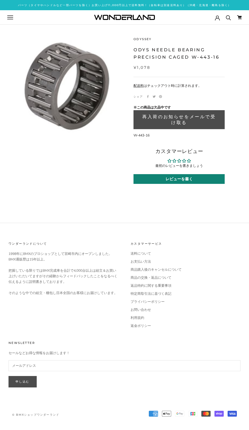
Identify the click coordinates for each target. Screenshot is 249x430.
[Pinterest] (160, 96)
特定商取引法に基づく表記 (151, 293)
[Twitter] (154, 96)
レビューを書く (179, 179)
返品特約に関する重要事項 (151, 285)
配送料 (138, 85)
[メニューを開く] (10, 17)
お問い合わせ (141, 309)
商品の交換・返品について (151, 277)
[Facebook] (147, 96)
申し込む (23, 381)
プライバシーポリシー (148, 301)
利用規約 (137, 317)
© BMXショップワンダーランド (35, 414)
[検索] (228, 17)
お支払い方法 (141, 261)
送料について (141, 253)
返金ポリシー (141, 325)
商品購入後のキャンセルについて (156, 269)
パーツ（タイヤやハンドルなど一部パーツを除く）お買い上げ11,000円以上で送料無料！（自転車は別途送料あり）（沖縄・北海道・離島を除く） (124, 5)
